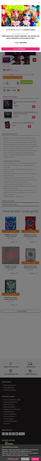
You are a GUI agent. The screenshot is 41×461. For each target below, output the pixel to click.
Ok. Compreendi (19, 49)
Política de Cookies (22, 455)
